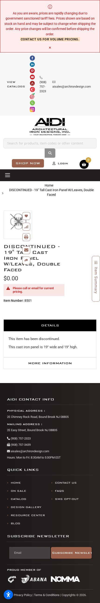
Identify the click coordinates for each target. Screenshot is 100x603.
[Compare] (26, 227)
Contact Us (66, 482)
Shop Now (28, 163)
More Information (50, 363)
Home (49, 185)
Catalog (18, 499)
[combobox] (50, 143)
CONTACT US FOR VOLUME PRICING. (50, 39)
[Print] (26, 237)
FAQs (59, 490)
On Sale (18, 490)
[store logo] (50, 127)
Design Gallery (26, 507)
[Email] (26, 250)
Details (50, 325)
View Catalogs (16, 84)
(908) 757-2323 (20, 438)
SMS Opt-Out (67, 499)
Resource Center (28, 515)
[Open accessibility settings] (8, 594)
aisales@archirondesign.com (29, 451)
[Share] (26, 260)
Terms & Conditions (47, 595)
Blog (15, 523)
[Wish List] (26, 216)
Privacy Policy (23, 595)
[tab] (50, 325)
